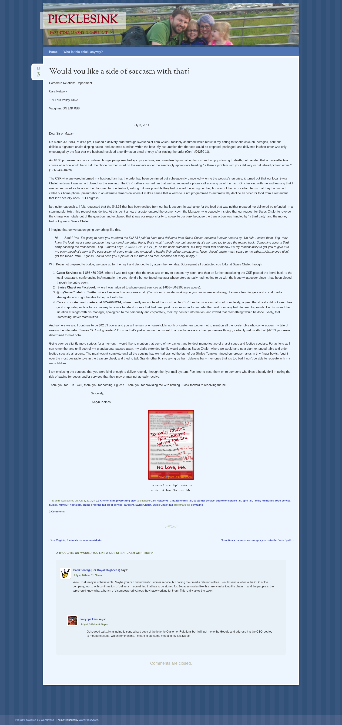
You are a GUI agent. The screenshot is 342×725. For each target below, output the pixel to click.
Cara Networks (159, 500)
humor (53, 504)
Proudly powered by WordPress (34, 719)
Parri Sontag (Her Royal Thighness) (96, 570)
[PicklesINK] (180, 24)
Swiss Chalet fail (163, 504)
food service (282, 500)
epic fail (247, 500)
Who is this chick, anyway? (83, 52)
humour (63, 504)
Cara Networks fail (181, 500)
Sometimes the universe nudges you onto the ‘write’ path (258, 540)
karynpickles (89, 619)
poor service (114, 504)
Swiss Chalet (143, 504)
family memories (264, 500)
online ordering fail (94, 504)
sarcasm (129, 504)
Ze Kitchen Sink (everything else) (116, 500)
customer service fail (228, 500)
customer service (204, 500)
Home (53, 52)
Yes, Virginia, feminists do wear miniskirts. (74, 540)
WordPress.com (88, 719)
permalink (197, 504)
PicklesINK (83, 20)
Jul (38, 70)
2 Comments (57, 511)
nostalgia (75, 504)
